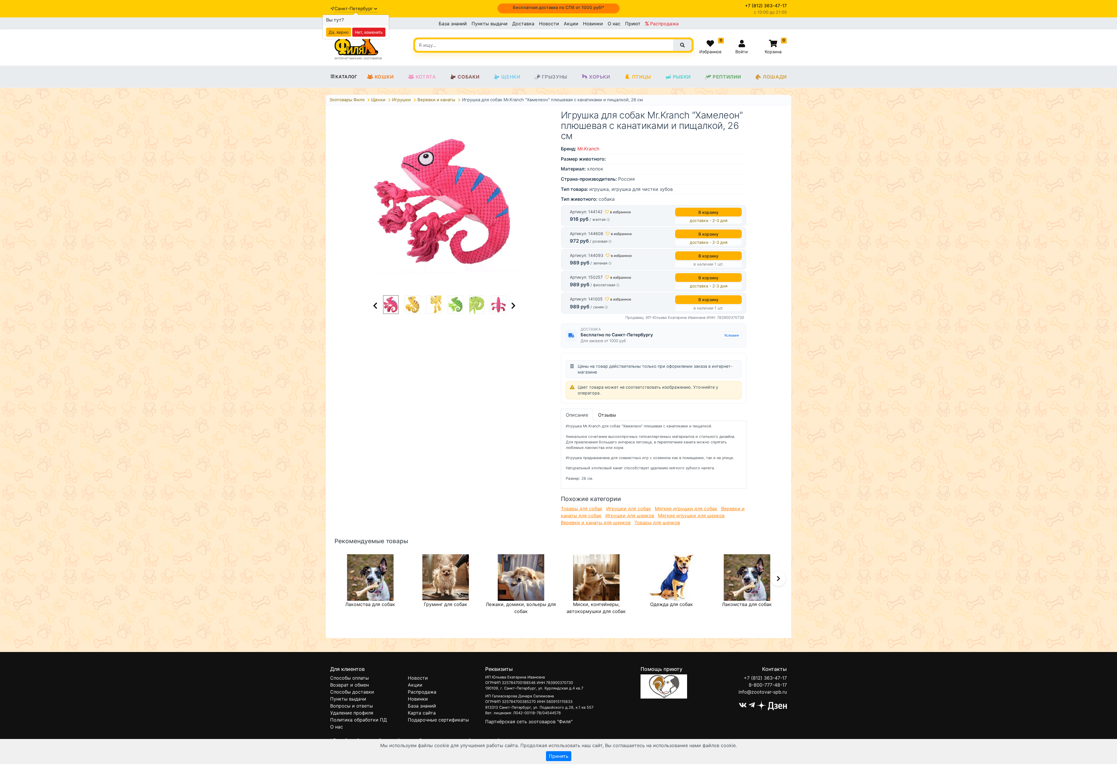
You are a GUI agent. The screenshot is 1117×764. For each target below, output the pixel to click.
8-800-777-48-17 (768, 685)
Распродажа (664, 23)
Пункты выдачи (490, 23)
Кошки (384, 77)
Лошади (775, 77)
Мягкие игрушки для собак (686, 508)
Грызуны (554, 77)
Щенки (510, 77)
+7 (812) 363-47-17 (765, 678)
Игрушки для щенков (629, 515)
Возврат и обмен (349, 685)
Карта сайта (422, 713)
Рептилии (727, 77)
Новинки (593, 23)
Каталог (346, 76)
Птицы (641, 77)
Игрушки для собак (628, 508)
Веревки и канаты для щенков (596, 522)
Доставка (523, 23)
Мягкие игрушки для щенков (691, 515)
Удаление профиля (351, 713)
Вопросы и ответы (351, 706)
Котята (426, 77)
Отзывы (607, 415)
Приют (633, 23)
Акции (571, 23)
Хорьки (599, 77)
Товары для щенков (657, 522)
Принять (558, 756)
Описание (577, 415)
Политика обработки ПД (358, 720)
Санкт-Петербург (354, 8)
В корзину (708, 212)
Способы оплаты (349, 678)
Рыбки (682, 77)
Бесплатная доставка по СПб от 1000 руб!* (558, 7)
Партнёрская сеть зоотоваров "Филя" (528, 721)
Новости (549, 23)
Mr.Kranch (588, 149)
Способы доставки (352, 692)
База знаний (453, 23)
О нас (614, 23)
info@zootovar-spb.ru (763, 692)
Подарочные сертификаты (438, 720)
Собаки (468, 77)
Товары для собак (581, 508)
